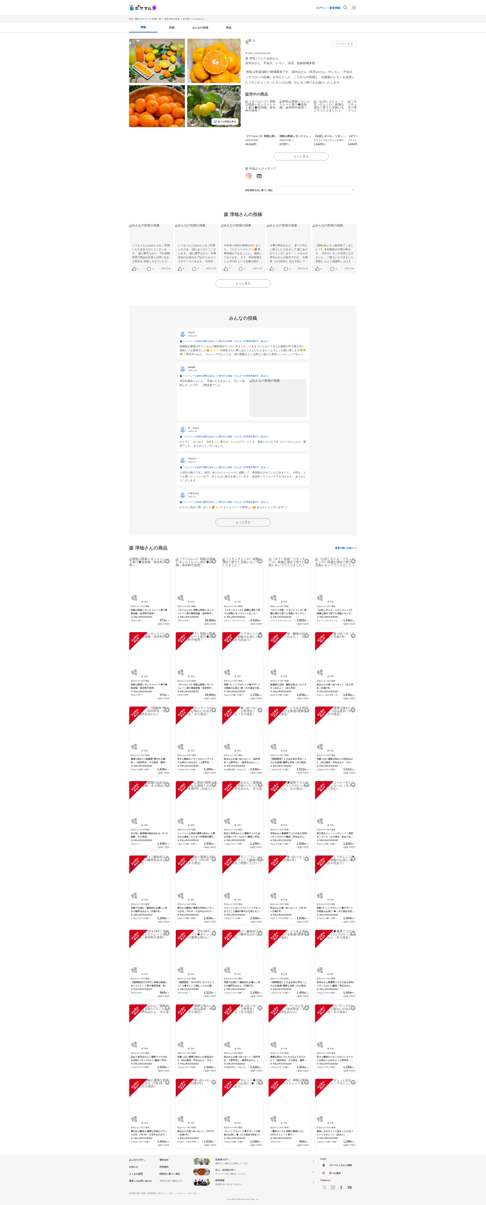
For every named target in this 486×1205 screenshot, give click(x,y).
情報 (143, 27)
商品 (228, 27)
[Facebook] (341, 1187)
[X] (324, 1187)
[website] (259, 176)
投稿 (171, 27)
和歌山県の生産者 (172, 19)
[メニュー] (354, 8)
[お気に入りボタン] (167, 561)
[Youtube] (350, 1187)
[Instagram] (248, 176)
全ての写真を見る (225, 122)
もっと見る (301, 156)
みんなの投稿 (200, 27)
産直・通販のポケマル (138, 19)
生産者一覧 (156, 19)
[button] (137, 269)
